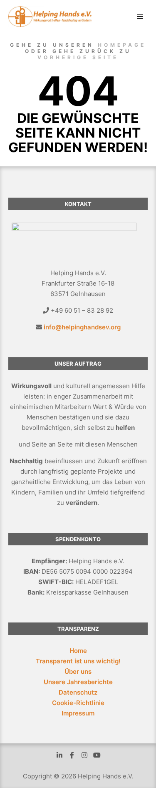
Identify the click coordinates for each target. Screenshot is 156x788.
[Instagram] (84, 755)
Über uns (78, 671)
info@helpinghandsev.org (82, 327)
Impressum (78, 713)
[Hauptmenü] (140, 16)
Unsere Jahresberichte (78, 682)
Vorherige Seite (78, 57)
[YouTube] (97, 755)
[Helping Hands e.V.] (50, 16)
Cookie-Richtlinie (78, 703)
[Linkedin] (59, 755)
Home (78, 651)
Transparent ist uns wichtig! (78, 661)
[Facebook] (72, 755)
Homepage (122, 45)
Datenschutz (78, 692)
